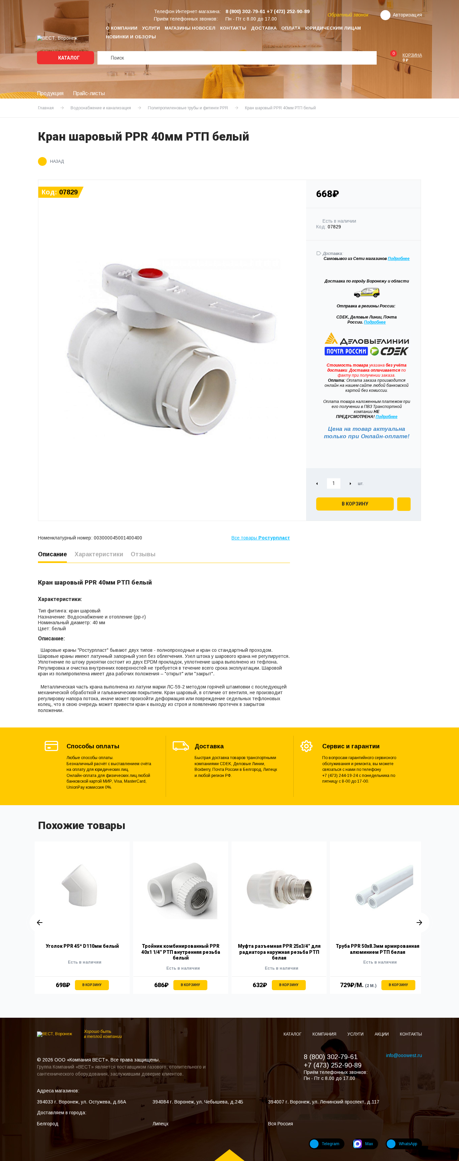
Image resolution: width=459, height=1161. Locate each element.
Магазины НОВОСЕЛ (190, 28)
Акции (382, 1034)
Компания (324, 1034)
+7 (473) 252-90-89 (333, 1065)
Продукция (50, 93)
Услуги (151, 28)
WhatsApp (408, 1143)
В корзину (355, 504)
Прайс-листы (89, 93)
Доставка (264, 28)
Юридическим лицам (333, 28)
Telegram (330, 1143)
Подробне (397, 258)
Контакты (233, 28)
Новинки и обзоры (131, 36)
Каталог (68, 58)
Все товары (261, 537)
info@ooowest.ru (404, 1055)
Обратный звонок (348, 14)
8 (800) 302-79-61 (331, 1056)
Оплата (290, 28)
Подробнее (375, 322)
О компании (121, 28)
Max (369, 1143)
